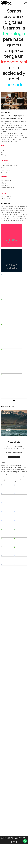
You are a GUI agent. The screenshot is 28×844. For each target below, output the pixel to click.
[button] (14, 400)
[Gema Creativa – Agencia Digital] (6, 3)
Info (21, 838)
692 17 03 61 (15, 450)
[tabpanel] (14, 100)
